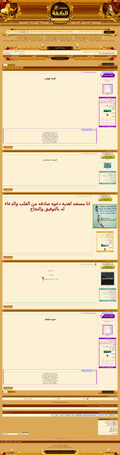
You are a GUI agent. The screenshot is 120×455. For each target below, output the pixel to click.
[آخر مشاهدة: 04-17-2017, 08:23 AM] (67, 415)
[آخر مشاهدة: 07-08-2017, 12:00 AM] (89, 415)
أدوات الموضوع (19, 67)
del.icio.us (84, 398)
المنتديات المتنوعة (97, 51)
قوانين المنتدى (114, 433)
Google (56, 398)
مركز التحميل (90, 56)
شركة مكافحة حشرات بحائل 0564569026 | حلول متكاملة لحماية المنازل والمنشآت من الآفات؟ (60, 31)
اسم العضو (22, 51)
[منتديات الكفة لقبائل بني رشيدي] (60, 12)
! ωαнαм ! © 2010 (63, 446)
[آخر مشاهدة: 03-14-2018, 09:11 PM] (100, 415)
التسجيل (109, 56)
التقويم (34, 56)
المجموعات (51, 56)
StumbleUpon (27, 398)
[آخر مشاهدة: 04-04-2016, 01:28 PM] (111, 415)
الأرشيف (14, 441)
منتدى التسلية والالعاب (87, 51)
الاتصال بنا (19, 441)
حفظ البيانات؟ (6, 51)
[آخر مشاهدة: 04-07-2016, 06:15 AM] (78, 415)
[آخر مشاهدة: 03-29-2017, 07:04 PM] (56, 415)
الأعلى (2, 441)
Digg (114, 398)
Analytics (61, 447)
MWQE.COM (66, 445)
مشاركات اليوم (15, 56)
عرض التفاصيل (8, 412)
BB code (114, 427)
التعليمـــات (70, 56)
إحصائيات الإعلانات (8, 441)
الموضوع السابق (63, 402)
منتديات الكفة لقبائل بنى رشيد (108, 51)
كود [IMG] (114, 430)
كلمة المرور (21, 53)
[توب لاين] (10, 453)
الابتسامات (115, 428)
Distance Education (68, 447)
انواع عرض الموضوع (8, 67)
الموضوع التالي (56, 402)
